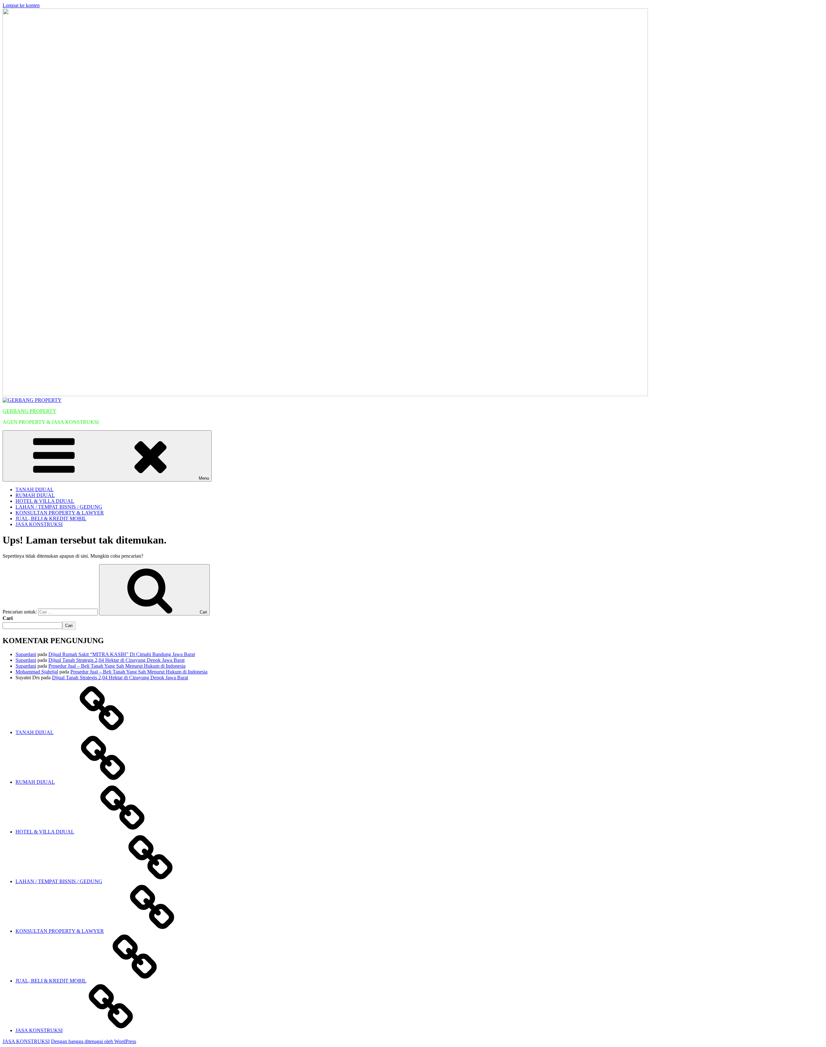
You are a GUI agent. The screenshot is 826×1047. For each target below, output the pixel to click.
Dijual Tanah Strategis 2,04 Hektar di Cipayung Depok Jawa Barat (116, 660)
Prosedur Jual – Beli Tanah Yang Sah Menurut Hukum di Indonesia (117, 666)
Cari (8, 618)
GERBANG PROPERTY (29, 411)
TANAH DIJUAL (34, 489)
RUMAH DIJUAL (35, 495)
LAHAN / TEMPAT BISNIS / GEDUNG (58, 507)
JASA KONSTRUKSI (39, 524)
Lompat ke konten (21, 5)
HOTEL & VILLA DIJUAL (44, 501)
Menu (204, 478)
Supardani (25, 654)
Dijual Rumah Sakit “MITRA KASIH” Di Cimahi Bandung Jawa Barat (121, 654)
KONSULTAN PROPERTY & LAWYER (59, 512)
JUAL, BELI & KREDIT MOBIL (50, 518)
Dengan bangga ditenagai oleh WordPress (93, 1041)
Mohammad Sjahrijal (36, 671)
